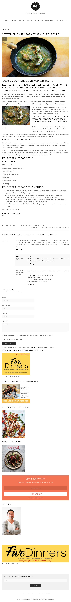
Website (4, 313)
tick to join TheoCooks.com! (13, 339)
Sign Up (29, 20)
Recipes (21, 20)
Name (4, 297)
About (7, 20)
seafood (19, 213)
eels (5, 215)
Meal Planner (38, 20)
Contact (23, 594)
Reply (21, 249)
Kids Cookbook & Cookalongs (54, 20)
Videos (14, 20)
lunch (12, 213)
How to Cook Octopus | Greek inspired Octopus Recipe (48, 227)
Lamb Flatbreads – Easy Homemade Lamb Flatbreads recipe (25, 225)
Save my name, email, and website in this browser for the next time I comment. (28, 335)
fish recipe (25, 140)
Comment (5, 321)
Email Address (6, 305)
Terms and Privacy (32, 594)
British (9, 213)
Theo (17, 256)
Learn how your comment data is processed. (40, 347)
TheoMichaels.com (45, 594)
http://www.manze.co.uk (38, 275)
